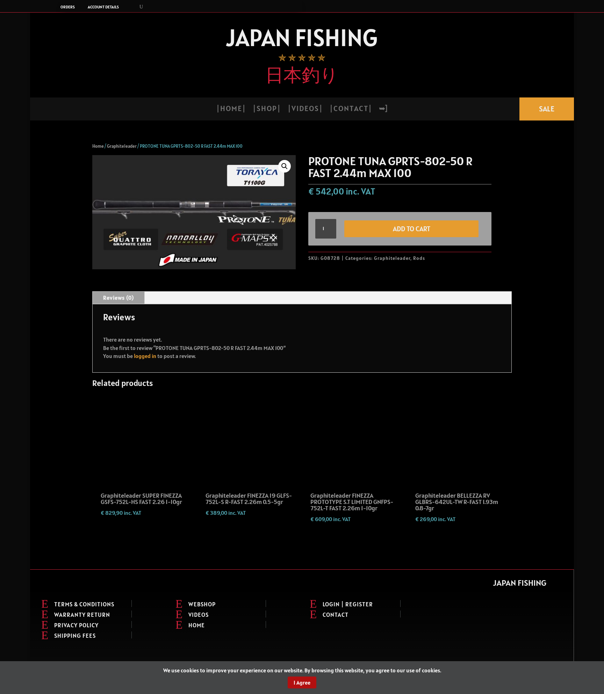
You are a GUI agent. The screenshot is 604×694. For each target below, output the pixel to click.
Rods (419, 258)
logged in (145, 355)
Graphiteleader (122, 146)
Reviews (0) (118, 297)
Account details (103, 7)
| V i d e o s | (305, 109)
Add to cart (411, 228)
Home (98, 146)
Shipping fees (75, 636)
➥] (383, 109)
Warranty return (82, 615)
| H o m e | (230, 109)
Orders (67, 7)
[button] (284, 166)
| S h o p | (266, 109)
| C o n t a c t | (350, 109)
